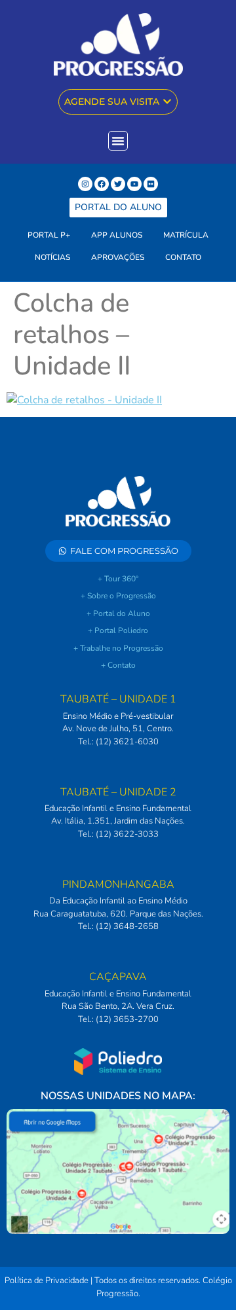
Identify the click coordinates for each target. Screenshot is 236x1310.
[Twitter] (118, 184)
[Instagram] (85, 184)
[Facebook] (101, 184)
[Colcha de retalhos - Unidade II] (84, 400)
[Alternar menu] (118, 141)
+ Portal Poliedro (118, 630)
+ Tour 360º (118, 578)
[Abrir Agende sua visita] (167, 102)
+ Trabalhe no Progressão (118, 648)
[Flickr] (151, 184)
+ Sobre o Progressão (118, 596)
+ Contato (118, 665)
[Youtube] (134, 184)
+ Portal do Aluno (118, 613)
